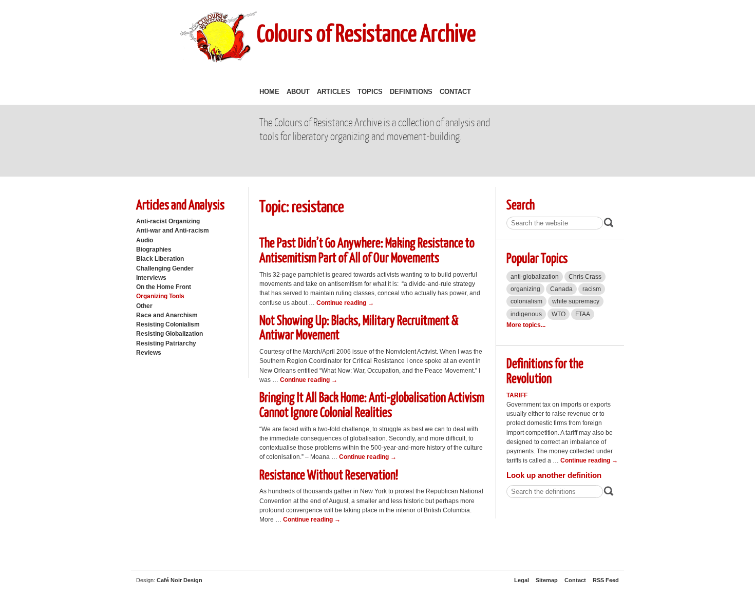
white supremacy (575, 301)
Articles (333, 91)
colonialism (526, 301)
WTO (558, 314)
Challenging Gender (165, 268)
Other (144, 306)
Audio (144, 240)
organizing (525, 289)
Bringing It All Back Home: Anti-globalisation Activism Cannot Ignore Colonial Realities (371, 404)
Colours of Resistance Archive (366, 32)
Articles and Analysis (180, 204)
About (298, 91)
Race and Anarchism (167, 315)
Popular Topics (537, 257)
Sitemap (547, 580)
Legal (521, 580)
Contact (455, 91)
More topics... (525, 325)
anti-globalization (535, 276)
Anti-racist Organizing (168, 221)
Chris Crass (585, 276)
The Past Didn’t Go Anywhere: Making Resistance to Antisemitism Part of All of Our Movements (367, 249)
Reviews (148, 352)
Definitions (411, 91)
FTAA (582, 314)
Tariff (516, 395)
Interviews (151, 277)
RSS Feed (606, 580)
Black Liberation (160, 258)
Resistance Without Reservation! (328, 474)
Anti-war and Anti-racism (172, 230)
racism (591, 289)
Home (269, 91)
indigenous (526, 314)
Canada (561, 289)
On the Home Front (163, 287)
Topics (370, 91)
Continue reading (345, 302)
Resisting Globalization (169, 333)
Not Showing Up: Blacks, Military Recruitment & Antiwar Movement (359, 327)
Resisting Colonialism (168, 324)
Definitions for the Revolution (544, 370)
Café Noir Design (179, 580)
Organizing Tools (160, 296)
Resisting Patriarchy (166, 343)
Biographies (154, 249)
